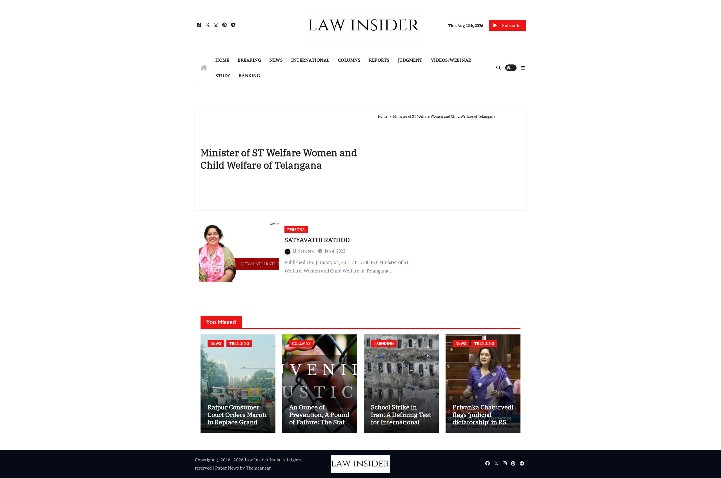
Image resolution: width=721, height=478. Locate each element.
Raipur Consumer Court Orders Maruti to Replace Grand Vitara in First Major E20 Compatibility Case (237, 425)
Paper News (227, 468)
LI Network (304, 251)
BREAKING (249, 60)
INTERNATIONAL (310, 60)
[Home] (203, 67)
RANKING (249, 75)
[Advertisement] (449, 162)
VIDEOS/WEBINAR (451, 60)
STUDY (222, 75)
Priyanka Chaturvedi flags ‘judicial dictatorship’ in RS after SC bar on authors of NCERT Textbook (483, 425)
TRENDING (239, 343)
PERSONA (296, 229)
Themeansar (258, 468)
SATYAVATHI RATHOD (317, 240)
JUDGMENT (410, 60)
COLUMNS (349, 60)
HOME (222, 60)
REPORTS (379, 60)
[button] (523, 68)
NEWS (276, 60)
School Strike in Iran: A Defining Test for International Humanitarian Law (401, 418)
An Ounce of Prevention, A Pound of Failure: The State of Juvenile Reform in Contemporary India (319, 425)
